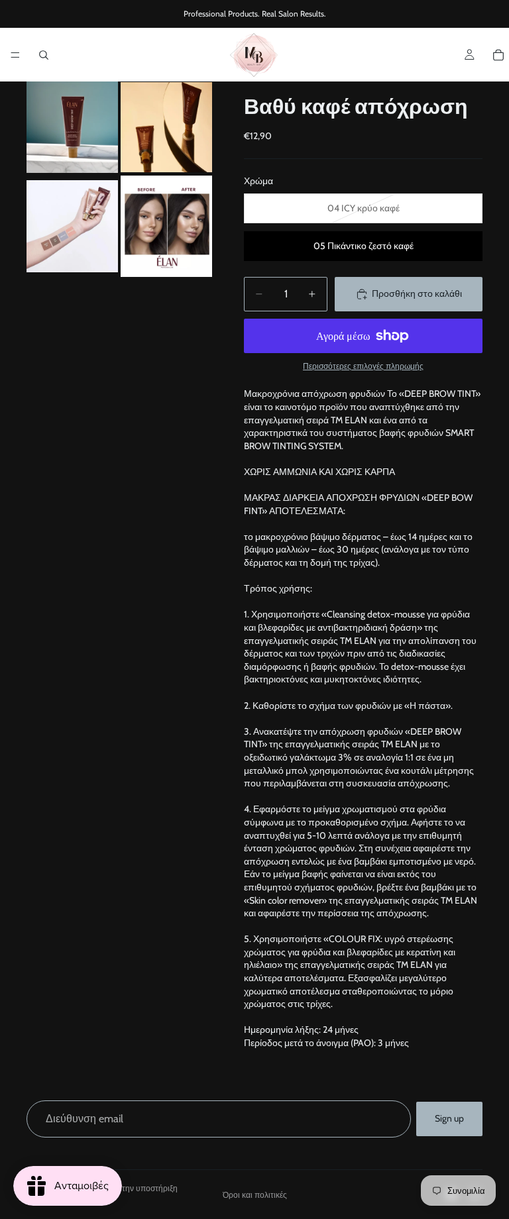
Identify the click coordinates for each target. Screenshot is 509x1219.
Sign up (449, 1118)
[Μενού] (15, 55)
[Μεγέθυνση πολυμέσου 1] (72, 127)
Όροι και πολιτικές (255, 1195)
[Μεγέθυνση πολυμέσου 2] (166, 127)
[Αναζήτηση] (43, 55)
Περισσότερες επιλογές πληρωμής (363, 366)
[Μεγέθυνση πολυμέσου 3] (72, 226)
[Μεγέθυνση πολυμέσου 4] (166, 226)
